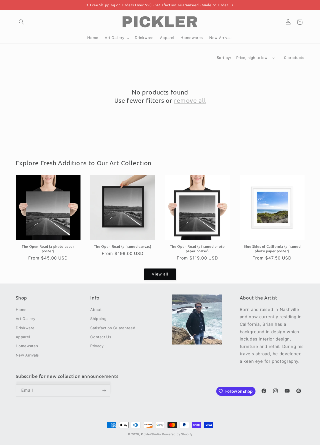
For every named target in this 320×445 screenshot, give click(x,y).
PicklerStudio (151, 434)
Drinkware (25, 328)
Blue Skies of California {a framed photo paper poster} (272, 248)
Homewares (27, 346)
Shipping (98, 318)
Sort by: (224, 58)
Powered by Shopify (177, 434)
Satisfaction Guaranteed (113, 328)
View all (160, 274)
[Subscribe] (104, 390)
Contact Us (100, 337)
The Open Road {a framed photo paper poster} (197, 248)
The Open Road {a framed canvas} (123, 246)
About (96, 310)
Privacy (97, 346)
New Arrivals (27, 355)
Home (21, 310)
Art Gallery (26, 318)
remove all (190, 100)
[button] (21, 22)
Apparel (23, 337)
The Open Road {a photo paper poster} (48, 248)
